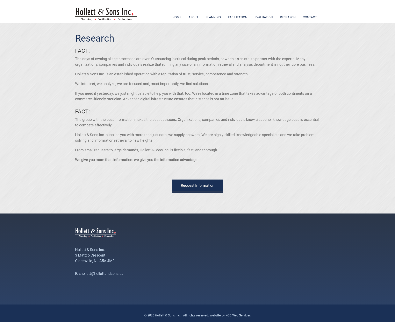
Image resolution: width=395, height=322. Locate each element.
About (193, 17)
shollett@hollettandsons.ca (101, 273)
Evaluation (263, 17)
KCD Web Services (238, 315)
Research (288, 17)
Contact (310, 17)
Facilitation (237, 17)
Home (176, 17)
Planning (213, 17)
